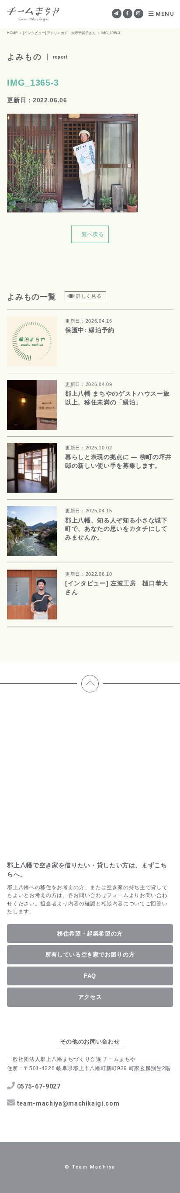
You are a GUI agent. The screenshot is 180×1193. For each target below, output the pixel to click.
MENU (165, 13)
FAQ (90, 976)
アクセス (90, 997)
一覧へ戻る (90, 234)
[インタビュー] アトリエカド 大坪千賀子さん (59, 33)
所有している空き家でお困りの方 (90, 954)
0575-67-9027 (39, 1086)
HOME (12, 33)
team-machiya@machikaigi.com (68, 1103)
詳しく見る (88, 296)
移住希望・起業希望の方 (90, 933)
